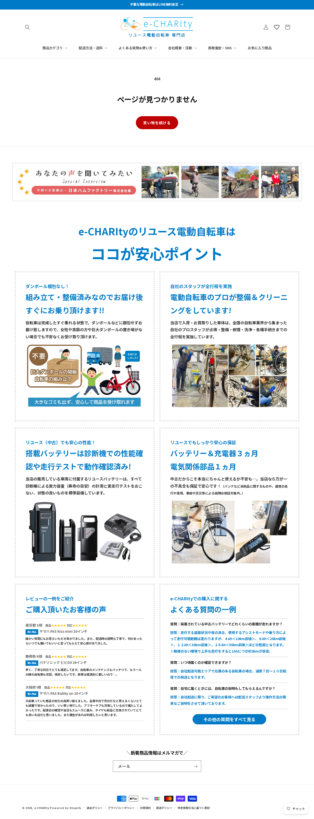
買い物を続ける (157, 122)
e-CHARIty (41, 808)
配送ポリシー (164, 807)
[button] (27, 27)
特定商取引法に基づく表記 (194, 807)
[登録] (195, 766)
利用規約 (145, 807)
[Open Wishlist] (276, 27)
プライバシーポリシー (121, 807)
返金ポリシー (95, 807)
